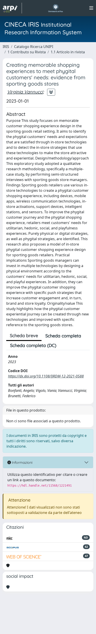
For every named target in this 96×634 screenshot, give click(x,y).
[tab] (64, 345)
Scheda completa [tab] (63, 336)
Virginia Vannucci (25, 92)
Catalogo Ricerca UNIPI (33, 46)
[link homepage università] (55, 8)
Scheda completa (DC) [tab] (33, 345)
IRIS (6, 46)
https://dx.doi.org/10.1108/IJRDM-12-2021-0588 (46, 376)
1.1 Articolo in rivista (68, 52)
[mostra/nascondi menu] (91, 8)
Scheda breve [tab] (24, 335)
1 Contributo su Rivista (27, 52)
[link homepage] (12, 8)
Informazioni (21, 462)
